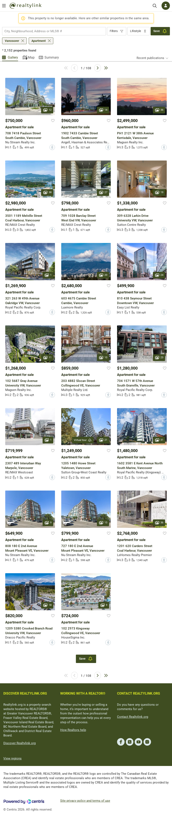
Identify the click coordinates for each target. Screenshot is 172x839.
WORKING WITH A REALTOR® (83, 693)
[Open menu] (4, 5)
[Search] (154, 5)
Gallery (13, 57)
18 (50, 605)
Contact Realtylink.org (132, 717)
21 (105, 439)
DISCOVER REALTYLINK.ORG (25, 693)
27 (105, 192)
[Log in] (166, 5)
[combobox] (54, 31)
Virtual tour (80, 440)
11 (50, 357)
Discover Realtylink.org (19, 743)
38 (50, 192)
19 (161, 192)
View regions (12, 758)
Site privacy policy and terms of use (85, 801)
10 (105, 357)
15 (105, 522)
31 (161, 439)
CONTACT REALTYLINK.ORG (138, 693)
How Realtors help (73, 730)
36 (161, 109)
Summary (51, 57)
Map (31, 57)
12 (50, 109)
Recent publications (150, 58)
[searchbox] (51, 31)
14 (105, 109)
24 (161, 275)
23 (161, 357)
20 (105, 275)
